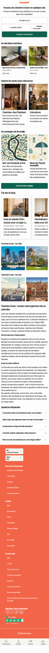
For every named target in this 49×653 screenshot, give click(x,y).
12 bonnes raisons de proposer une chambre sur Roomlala (22, 599)
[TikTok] (17, 612)
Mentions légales (12, 528)
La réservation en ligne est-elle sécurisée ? (17, 426)
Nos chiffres (10, 540)
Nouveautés (11, 546)
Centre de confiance (13, 586)
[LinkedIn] (21, 612)
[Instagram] (12, 612)
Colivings (10, 482)
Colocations (11, 476)
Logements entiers (13, 493)
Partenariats (11, 523)
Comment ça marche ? (14, 575)
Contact (9, 563)
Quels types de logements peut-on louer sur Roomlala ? (23, 420)
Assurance (10, 581)
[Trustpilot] (14, 623)
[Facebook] (7, 612)
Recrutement (11, 511)
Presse (9, 517)
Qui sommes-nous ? (13, 569)
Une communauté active (13, 163)
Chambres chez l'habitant (14, 112)
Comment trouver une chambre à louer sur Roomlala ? (22, 413)
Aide (8, 558)
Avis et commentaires (13, 592)
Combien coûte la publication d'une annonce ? (19, 433)
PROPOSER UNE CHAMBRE (24, 186)
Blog (8, 505)
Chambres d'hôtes (13, 487)
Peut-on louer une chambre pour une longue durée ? (21, 440)
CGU (8, 534)
